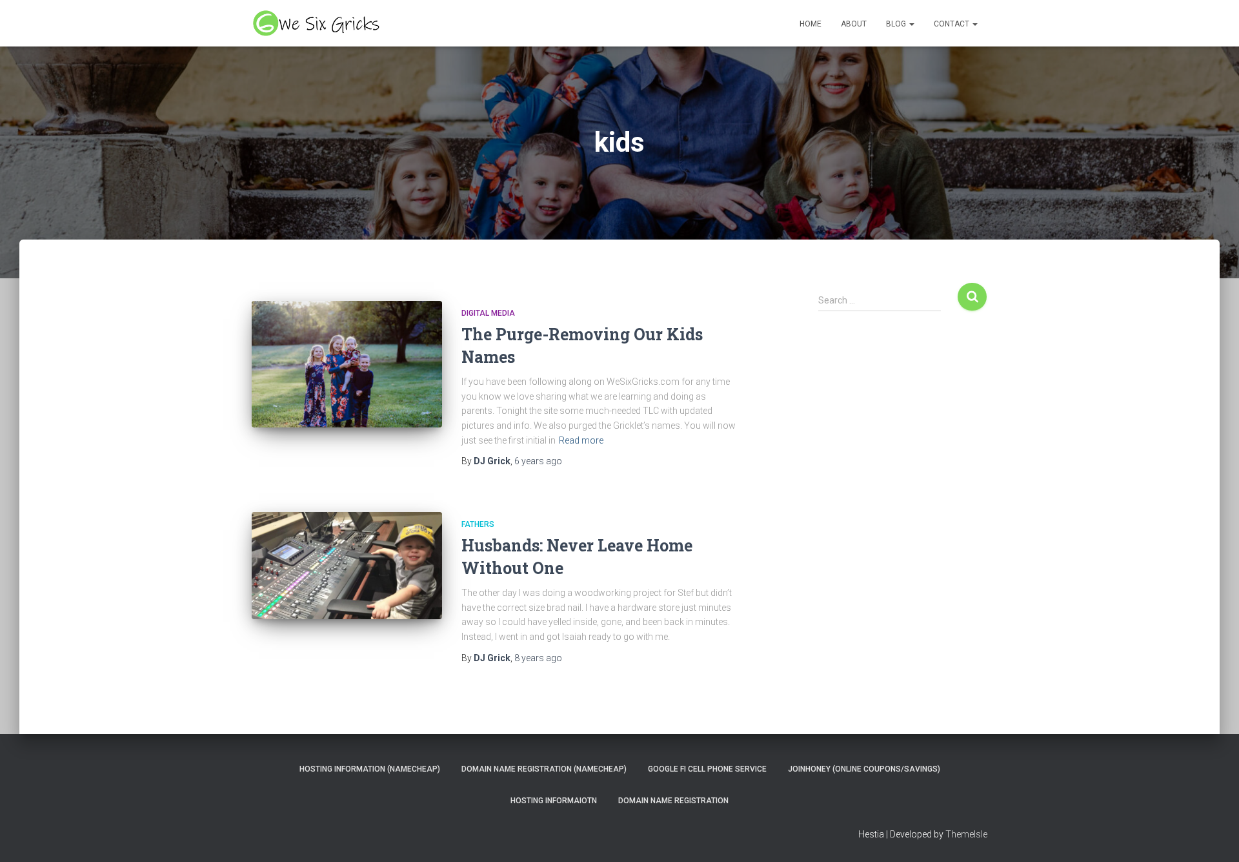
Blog (897, 23)
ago (538, 461)
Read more (581, 440)
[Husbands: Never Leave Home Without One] (347, 565)
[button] (911, 23)
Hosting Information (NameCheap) (369, 769)
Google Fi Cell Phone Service (707, 769)
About (854, 23)
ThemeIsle (966, 834)
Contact (952, 23)
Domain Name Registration (673, 800)
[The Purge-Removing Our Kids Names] (347, 364)
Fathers (477, 524)
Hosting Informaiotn (553, 800)
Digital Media (488, 313)
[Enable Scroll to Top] (1213, 836)
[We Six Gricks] (318, 23)
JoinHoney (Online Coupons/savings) (864, 769)
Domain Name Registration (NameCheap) (544, 769)
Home (810, 23)
